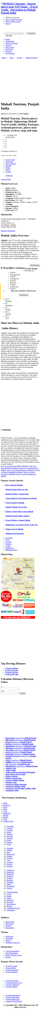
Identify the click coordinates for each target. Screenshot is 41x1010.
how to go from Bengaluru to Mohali (20, 470)
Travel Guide (10, 160)
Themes (8, 45)
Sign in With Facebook (13, 19)
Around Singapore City (13, 983)
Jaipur (9, 844)
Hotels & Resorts (11, 43)
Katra (5, 819)
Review (8, 957)
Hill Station (9, 924)
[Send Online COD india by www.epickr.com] (18, 618)
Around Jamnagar (11, 970)
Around (8, 172)
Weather (8, 166)
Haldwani (10, 874)
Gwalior (10, 830)
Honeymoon (9, 922)
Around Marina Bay (12, 999)
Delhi (5, 809)
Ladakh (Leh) (8, 821)
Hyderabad (11, 886)
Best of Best (9, 47)
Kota (8, 852)
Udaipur (10, 858)
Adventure (9, 938)
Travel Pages (10, 53)
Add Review (24, 295)
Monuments (9, 928)
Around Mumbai (11, 972)
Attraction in (20, 738)
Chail (5, 811)
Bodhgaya (7, 805)
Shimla (5, 817)
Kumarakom (11, 904)
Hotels (7, 170)
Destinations (9, 41)
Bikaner (9, 842)
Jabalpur (10, 834)
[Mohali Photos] (8, 176)
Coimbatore (11, 910)
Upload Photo (6, 179)
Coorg (9, 894)
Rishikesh (10, 882)
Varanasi (10, 866)
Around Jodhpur (11, 987)
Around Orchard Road (13, 1001)
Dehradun (10, 872)
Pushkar (9, 856)
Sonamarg (10, 826)
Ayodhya (10, 862)
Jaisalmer (10, 848)
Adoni (9, 884)
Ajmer (9, 840)
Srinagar (10, 828)
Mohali (13, 485)
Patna (5, 807)
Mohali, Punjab (16, 507)
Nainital (9, 878)
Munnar (9, 906)
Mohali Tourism (31, 58)
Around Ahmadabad (12, 995)
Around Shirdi (10, 968)
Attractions (9, 162)
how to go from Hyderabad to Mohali (20, 471)
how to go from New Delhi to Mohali (14, 466)
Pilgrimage (11, 231)
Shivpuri (10, 836)
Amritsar (10, 838)
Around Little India (12, 997)
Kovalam (10, 902)
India (11, 58)
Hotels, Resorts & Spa (13, 955)
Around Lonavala (11, 981)
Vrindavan (10, 870)
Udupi (9, 898)
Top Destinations (11, 953)
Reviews (8, 51)
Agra (8, 860)
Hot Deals (9, 49)
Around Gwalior (11, 966)
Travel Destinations (12, 951)
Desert (7, 940)
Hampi (9, 896)
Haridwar (10, 876)
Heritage (4, 231)
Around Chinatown (12, 985)
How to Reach (10, 164)
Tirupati (9, 888)
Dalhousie (6, 813)
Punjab (19, 58)
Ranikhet (10, 880)
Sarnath (9, 864)
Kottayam (10, 900)
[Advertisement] (20, 79)
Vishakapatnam (12, 892)
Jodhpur (9, 850)
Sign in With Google (12, 22)
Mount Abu (11, 854)
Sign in (8, 24)
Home (7, 39)
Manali (5, 815)
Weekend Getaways (12, 943)
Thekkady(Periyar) (13, 908)
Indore (9, 832)
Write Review (35, 265)
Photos (7, 168)
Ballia (5, 803)
